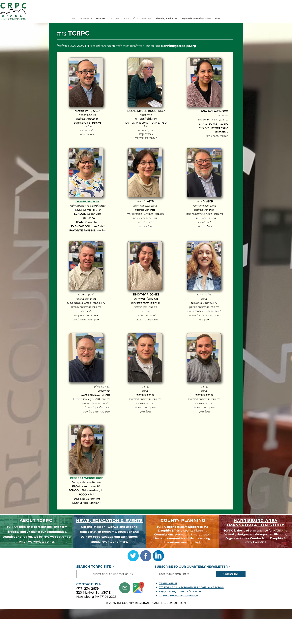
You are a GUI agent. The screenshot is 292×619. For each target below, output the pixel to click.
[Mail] (124, 587)
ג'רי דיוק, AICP (204, 201)
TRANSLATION (168, 583)
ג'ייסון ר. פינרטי (86, 294)
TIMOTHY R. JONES (146, 294)
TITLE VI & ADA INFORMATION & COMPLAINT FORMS (191, 587)
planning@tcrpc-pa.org (178, 46)
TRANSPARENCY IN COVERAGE (178, 595)
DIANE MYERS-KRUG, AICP (146, 111)
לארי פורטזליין (102, 386)
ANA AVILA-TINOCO (214, 111)
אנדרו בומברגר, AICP (87, 111)
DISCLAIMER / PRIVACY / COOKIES (180, 591)
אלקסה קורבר (204, 294)
